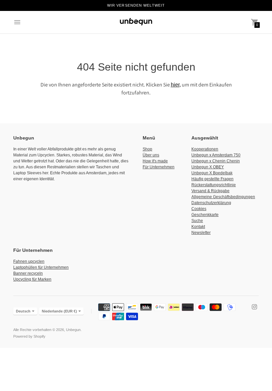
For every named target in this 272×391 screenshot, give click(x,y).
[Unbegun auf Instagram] (254, 306)
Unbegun (73, 330)
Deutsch (23, 311)
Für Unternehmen (158, 167)
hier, (176, 84)
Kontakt (198, 226)
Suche (197, 220)
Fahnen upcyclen (28, 261)
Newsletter (201, 232)
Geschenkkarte (205, 214)
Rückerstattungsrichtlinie (213, 185)
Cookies (198, 208)
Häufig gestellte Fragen (212, 179)
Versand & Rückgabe (210, 191)
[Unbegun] (136, 22)
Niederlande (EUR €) (59, 311)
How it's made (155, 161)
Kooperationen (204, 149)
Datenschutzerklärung (211, 202)
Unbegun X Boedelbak (212, 173)
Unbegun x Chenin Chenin (215, 161)
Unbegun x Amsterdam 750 (215, 155)
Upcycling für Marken (32, 279)
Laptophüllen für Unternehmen (41, 267)
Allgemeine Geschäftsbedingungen (223, 197)
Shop (147, 149)
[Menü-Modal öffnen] (17, 22)
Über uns (151, 155)
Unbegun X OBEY (207, 167)
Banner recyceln (28, 273)
